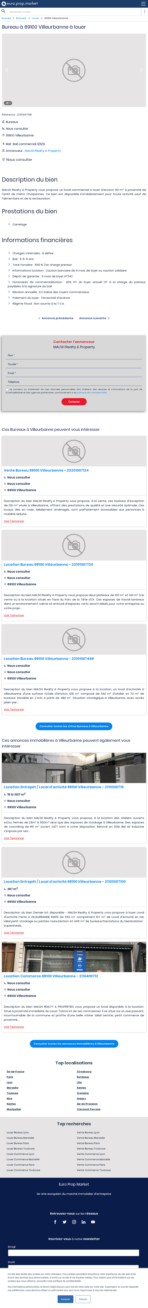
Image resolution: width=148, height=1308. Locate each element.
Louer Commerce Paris (20, 1164)
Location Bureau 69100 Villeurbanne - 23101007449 (49, 658)
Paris (10, 1077)
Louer (35, 18)
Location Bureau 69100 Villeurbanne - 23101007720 (48, 564)
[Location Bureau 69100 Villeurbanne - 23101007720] (74, 545)
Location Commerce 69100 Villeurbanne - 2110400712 (51, 976)
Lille (79, 1082)
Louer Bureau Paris (18, 1143)
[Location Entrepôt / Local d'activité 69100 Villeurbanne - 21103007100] (74, 862)
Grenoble (83, 1093)
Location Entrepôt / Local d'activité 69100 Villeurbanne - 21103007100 (65, 881)
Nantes (11, 1103)
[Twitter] (64, 1222)
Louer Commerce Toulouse (23, 1170)
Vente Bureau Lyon (88, 1132)
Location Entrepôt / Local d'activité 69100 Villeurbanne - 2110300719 (64, 787)
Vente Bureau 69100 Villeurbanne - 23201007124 (46, 470)
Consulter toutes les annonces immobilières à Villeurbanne (74, 1044)
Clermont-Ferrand (88, 1109)
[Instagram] (74, 1222)
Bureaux (21, 18)
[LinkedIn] (83, 1222)
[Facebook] (55, 1222)
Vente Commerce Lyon (91, 1154)
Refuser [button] (83, 1299)
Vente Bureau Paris (88, 1143)
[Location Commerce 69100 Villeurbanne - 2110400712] (74, 957)
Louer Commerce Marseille (23, 1159)
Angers (81, 1098)
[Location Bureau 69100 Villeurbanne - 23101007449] (74, 640)
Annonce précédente (57, 318)
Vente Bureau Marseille (91, 1137)
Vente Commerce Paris (91, 1164)
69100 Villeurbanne (56, 18)
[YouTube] (93, 1222)
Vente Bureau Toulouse (91, 1148)
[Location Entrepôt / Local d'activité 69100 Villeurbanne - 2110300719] (74, 768)
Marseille (12, 1087)
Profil (11, 1262)
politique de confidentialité (92, 392)
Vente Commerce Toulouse (94, 1170)
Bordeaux (83, 1077)
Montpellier (14, 1109)
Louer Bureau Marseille (20, 1137)
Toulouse (12, 1093)
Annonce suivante (92, 318)
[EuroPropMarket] (20, 4)
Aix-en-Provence (87, 1103)
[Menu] (74, 4)
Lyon (9, 1082)
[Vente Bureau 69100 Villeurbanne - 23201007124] (74, 451)
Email (11, 1247)
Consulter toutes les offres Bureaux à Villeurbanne (74, 726)
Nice (9, 1098)
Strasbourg (84, 1071)
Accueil (6, 18)
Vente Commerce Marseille (93, 1159)
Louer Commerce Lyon (20, 1154)
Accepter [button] (65, 1299)
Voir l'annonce (14, 521)
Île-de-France (15, 1071)
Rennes (81, 1087)
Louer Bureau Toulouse (21, 1148)
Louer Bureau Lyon (18, 1132)
